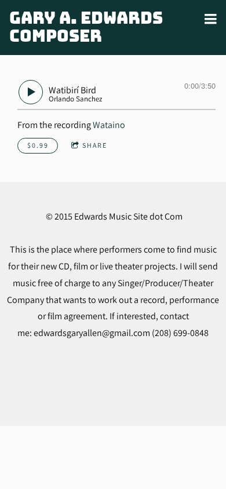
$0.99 (38, 145)
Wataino (109, 125)
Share (94, 145)
